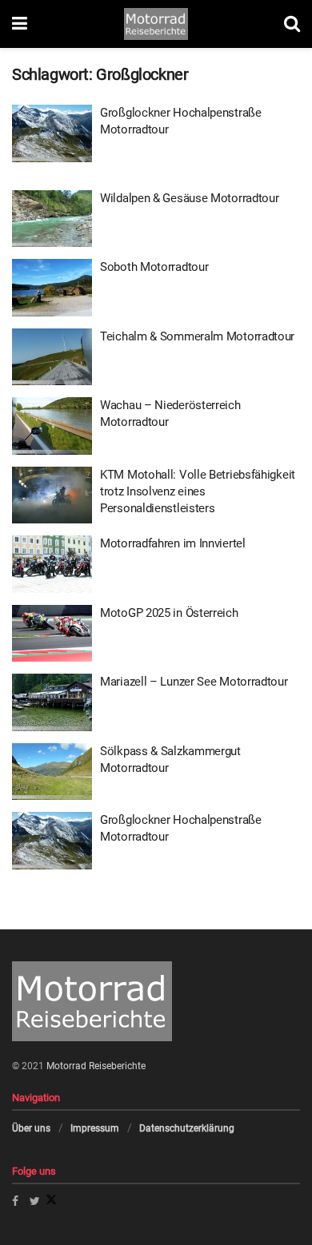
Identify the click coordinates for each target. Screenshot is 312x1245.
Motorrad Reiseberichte (96, 1066)
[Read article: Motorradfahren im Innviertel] (52, 564)
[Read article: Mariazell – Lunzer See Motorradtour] (52, 702)
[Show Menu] (19, 24)
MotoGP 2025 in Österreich (169, 613)
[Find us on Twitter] (43, 1201)
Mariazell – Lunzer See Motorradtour (194, 681)
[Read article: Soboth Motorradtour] (52, 287)
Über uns (31, 1128)
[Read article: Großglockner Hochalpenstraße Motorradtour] (52, 133)
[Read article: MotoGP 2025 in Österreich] (52, 633)
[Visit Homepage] (156, 24)
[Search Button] (292, 24)
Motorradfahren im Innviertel (173, 543)
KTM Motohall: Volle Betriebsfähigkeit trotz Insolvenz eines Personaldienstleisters (197, 491)
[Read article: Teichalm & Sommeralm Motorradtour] (52, 357)
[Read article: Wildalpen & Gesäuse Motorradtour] (52, 219)
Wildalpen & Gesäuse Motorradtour (189, 198)
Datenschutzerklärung (186, 1128)
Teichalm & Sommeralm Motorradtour (197, 336)
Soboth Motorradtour (154, 267)
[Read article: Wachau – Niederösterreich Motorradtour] (52, 426)
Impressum (94, 1128)
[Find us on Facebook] (15, 1201)
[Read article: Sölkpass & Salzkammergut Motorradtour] (52, 772)
